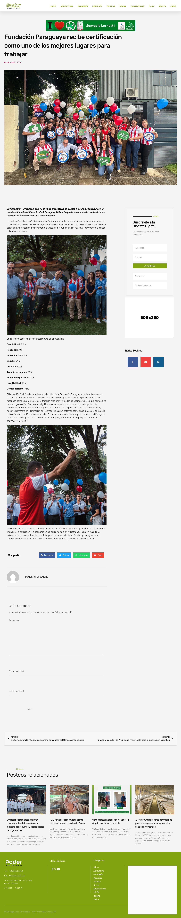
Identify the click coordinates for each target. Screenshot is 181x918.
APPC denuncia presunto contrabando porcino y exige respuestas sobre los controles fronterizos (153, 823)
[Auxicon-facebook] (52, 869)
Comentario (14, 620)
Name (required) (16, 670)
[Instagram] (55, 869)
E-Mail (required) (16, 690)
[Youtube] (58, 869)
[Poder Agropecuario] (15, 6)
